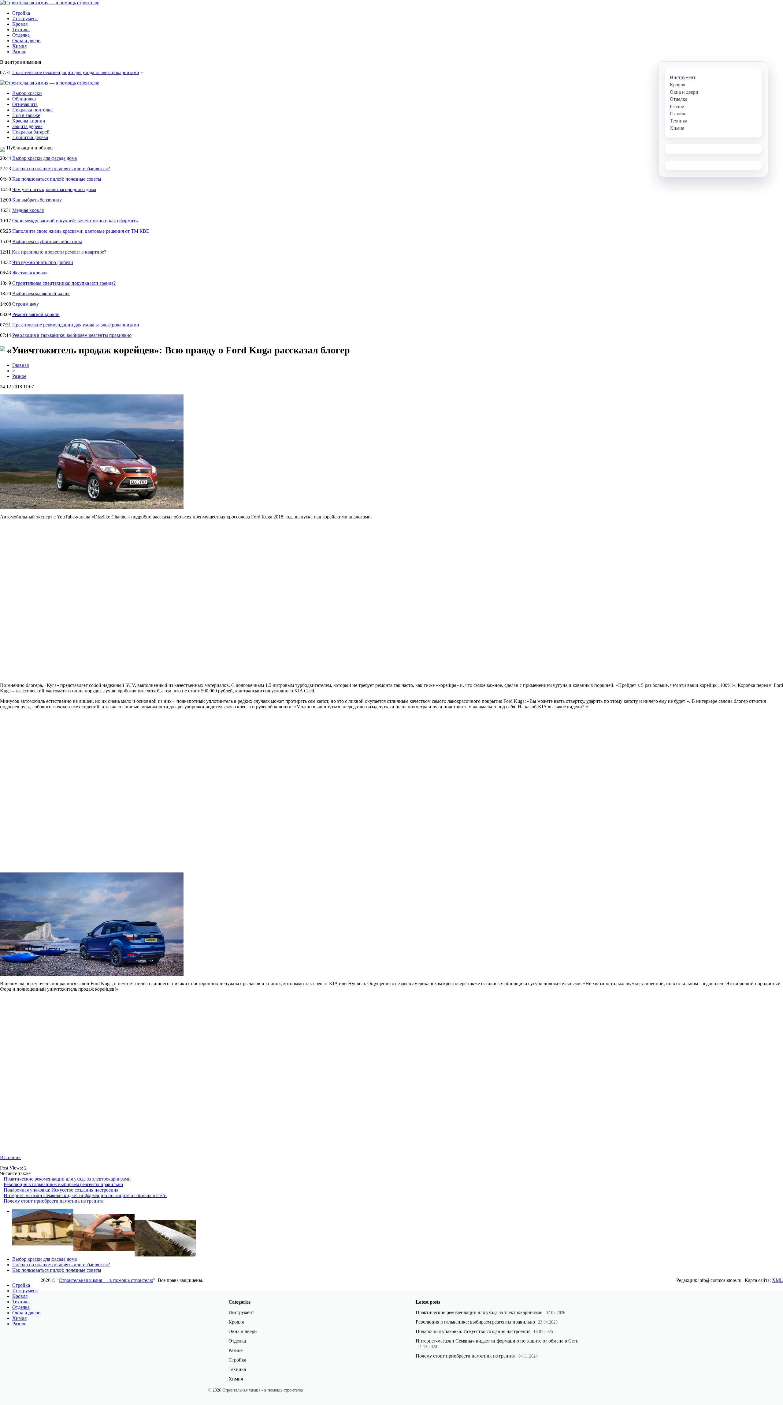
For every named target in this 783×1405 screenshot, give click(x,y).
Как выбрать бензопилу (37, 199)
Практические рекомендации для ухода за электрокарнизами (75, 72)
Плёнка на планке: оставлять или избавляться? (61, 168)
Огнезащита (25, 104)
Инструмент (25, 18)
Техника (21, 29)
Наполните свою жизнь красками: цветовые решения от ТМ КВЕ (80, 231)
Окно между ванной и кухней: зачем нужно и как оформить (75, 220)
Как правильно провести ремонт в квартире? (59, 251)
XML (777, 1280)
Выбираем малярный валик (41, 293)
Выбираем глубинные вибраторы (47, 241)
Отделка (21, 35)
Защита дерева (27, 126)
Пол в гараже (26, 115)
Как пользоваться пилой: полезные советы (56, 179)
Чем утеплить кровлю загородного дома (54, 189)
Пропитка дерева (30, 137)
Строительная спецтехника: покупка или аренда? (64, 283)
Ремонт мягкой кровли (36, 314)
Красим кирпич (28, 120)
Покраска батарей (31, 131)
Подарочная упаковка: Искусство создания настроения (61, 1189)
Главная (20, 365)
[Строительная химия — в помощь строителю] (49, 2)
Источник (10, 1157)
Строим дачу (25, 304)
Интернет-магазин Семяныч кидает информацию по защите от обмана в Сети (85, 1195)
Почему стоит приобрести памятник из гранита (53, 1200)
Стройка (21, 13)
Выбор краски (27, 93)
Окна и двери (26, 40)
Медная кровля (28, 210)
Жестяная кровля (29, 272)
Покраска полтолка (32, 109)
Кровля (20, 24)
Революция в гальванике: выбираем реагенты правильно (72, 335)
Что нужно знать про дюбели (42, 262)
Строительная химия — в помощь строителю (106, 1280)
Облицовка (24, 98)
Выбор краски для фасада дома (44, 158)
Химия (19, 46)
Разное (19, 51)
